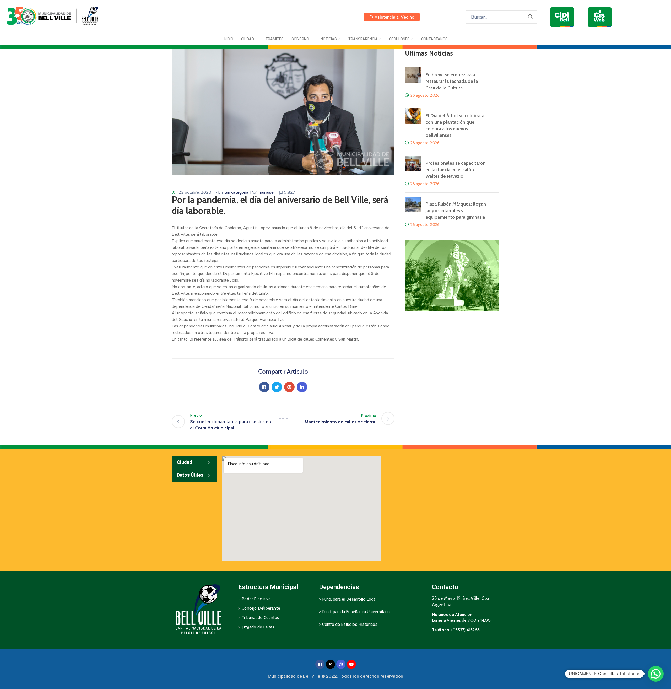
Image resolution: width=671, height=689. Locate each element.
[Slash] (283, 418)
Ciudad (247, 39)
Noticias (329, 39)
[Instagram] (340, 664)
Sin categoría (236, 192)
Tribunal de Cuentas (260, 617)
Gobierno (300, 39)
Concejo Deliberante (261, 608)
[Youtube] (351, 664)
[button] (392, 17)
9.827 (289, 192)
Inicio (228, 39)
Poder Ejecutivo (256, 598)
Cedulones (399, 39)
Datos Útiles (190, 475)
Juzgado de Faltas (258, 627)
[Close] (330, 664)
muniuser (266, 192)
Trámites (275, 39)
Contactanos (434, 39)
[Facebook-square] (319, 664)
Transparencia (363, 39)
